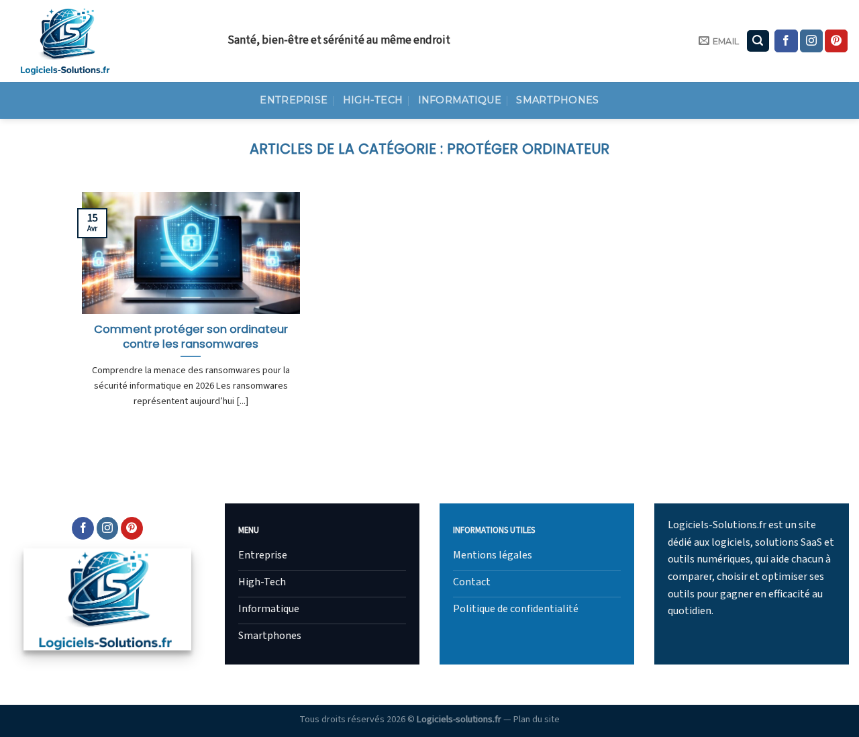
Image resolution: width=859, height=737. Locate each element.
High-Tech (373, 100)
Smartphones (557, 100)
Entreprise (293, 100)
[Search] (758, 41)
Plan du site (536, 719)
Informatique (459, 100)
